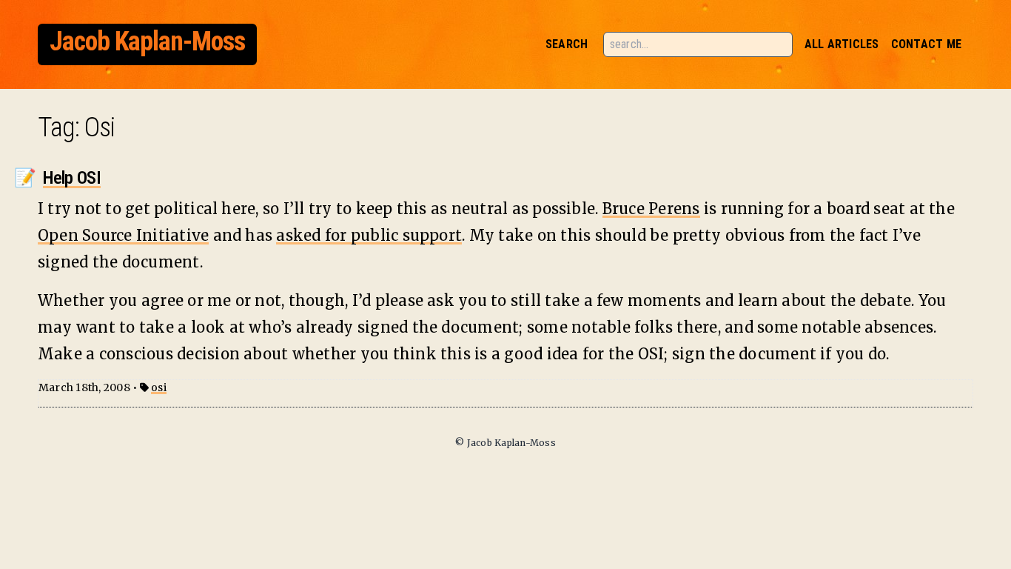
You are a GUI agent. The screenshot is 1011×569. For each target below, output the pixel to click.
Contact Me (926, 44)
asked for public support (369, 235)
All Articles (842, 44)
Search (566, 44)
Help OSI (72, 177)
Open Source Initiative (123, 235)
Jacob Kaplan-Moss (147, 41)
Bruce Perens (651, 208)
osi (159, 387)
